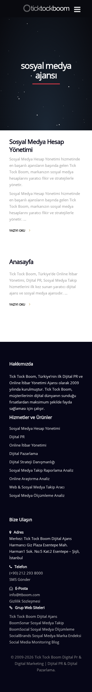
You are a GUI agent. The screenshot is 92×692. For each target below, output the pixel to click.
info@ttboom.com (24, 594)
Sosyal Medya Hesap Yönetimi (36, 145)
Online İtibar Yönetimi (27, 445)
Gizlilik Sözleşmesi (24, 601)
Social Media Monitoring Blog (34, 642)
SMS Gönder (19, 579)
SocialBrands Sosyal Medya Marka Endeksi (45, 635)
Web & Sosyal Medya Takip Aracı (37, 486)
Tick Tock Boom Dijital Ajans (33, 616)
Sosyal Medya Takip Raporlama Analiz (41, 470)
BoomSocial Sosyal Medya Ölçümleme (41, 629)
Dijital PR (17, 436)
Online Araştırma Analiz (29, 478)
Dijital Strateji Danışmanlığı (32, 461)
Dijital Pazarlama (23, 453)
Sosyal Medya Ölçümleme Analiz (37, 495)
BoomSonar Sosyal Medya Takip (36, 622)
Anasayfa (21, 261)
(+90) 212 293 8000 (26, 573)
